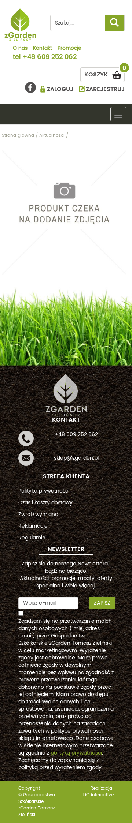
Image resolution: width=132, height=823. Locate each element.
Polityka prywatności (43, 491)
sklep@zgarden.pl (76, 458)
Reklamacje (33, 526)
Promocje (69, 48)
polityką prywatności (76, 753)
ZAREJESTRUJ (105, 89)
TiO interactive (98, 795)
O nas (20, 48)
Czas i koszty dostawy (45, 502)
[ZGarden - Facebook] (30, 87)
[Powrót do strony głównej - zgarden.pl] (20, 24)
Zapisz (102, 603)
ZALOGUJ (60, 89)
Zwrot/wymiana (38, 514)
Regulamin (31, 538)
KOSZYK (104, 73)
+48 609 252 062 (49, 57)
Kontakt (42, 48)
